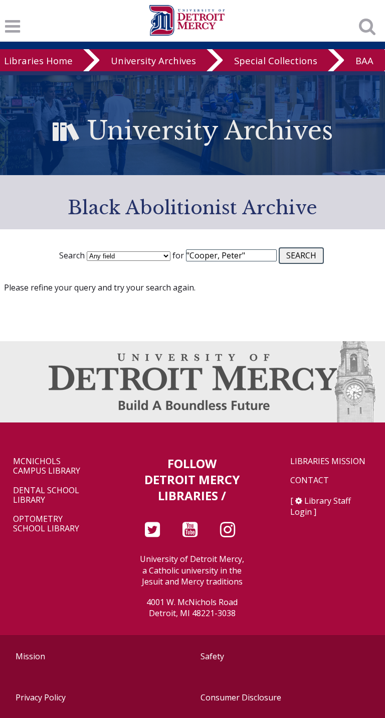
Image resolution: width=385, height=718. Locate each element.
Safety (212, 656)
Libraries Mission (327, 461)
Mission (30, 656)
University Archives (153, 60)
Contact (309, 480)
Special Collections (275, 60)
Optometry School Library (46, 523)
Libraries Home (38, 60)
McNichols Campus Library (46, 466)
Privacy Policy (41, 697)
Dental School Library (46, 495)
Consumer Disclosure (241, 697)
